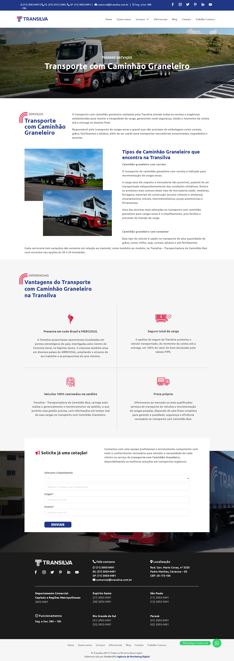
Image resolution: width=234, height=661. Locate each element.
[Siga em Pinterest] (195, 4)
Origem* (48, 494)
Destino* (49, 506)
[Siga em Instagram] (180, 4)
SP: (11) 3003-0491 (80, 4)
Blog (128, 644)
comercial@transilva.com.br (112, 4)
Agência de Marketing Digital (133, 656)
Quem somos (85, 644)
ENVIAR (58, 524)
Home (71, 644)
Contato (139, 644)
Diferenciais (115, 644)
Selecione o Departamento (58, 472)
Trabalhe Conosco (157, 644)
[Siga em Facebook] (173, 4)
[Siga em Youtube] (210, 4)
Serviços (100, 644)
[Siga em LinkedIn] (203, 4)
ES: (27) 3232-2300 (54, 4)
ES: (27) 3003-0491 (104, 571)
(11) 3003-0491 (31, 4)
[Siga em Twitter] (188, 4)
